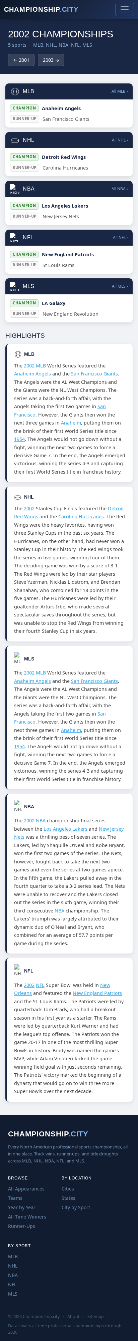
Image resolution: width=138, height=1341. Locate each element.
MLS (12, 1294)
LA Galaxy (53, 303)
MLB (41, 365)
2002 (29, 365)
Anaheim (71, 423)
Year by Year (22, 1207)
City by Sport (76, 1207)
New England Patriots (68, 254)
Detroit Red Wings (64, 157)
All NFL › (120, 237)
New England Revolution (70, 314)
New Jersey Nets (61, 216)
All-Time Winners (27, 1217)
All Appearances (26, 1188)
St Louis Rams (58, 265)
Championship (41, 9)
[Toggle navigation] (124, 9)
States (68, 1198)
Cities (68, 1188)
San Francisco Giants (66, 119)
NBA (41, 820)
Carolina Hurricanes (65, 168)
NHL (12, 1266)
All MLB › (120, 91)
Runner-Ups (21, 1226)
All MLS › (120, 286)
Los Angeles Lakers (65, 206)
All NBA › (120, 189)
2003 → (51, 60)
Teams (15, 1198)
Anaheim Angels (61, 108)
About (73, 1316)
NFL (40, 985)
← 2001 (21, 60)
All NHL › (120, 140)
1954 (19, 439)
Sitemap (95, 1316)
